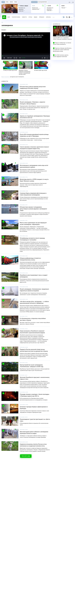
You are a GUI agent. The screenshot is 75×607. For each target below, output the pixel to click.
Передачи (41, 17)
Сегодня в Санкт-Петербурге (17, 76)
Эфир (8, 17)
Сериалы (48, 17)
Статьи (30, 17)
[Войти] (69, 17)
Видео (35, 17)
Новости (24, 17)
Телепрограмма (16, 17)
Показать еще (26, 456)
